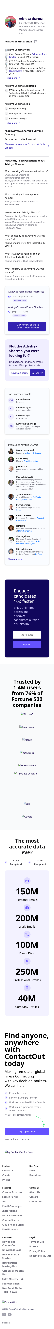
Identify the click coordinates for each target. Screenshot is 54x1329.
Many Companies (25, 531)
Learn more (27, 635)
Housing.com (15, 70)
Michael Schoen (24, 549)
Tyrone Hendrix (24, 494)
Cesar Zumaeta (23, 515)
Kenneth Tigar (23, 415)
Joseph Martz (22, 466)
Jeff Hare (20, 525)
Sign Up (27, 644)
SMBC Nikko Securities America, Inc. (28, 542)
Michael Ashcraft (24, 477)
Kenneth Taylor (23, 407)
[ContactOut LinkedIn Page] (4, 1314)
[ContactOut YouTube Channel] (10, 1314)
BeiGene (38, 554)
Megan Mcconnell (25, 450)
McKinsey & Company (33, 453)
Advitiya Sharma (31, 18)
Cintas (18, 510)
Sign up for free (27, 1131)
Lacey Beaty (22, 458)
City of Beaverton (31, 461)
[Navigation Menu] (49, 5)
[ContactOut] (16, 4)
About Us (34, 1192)
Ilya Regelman (23, 536)
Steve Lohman (23, 504)
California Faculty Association (28, 498)
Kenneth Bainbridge (26, 423)
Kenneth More (23, 399)
